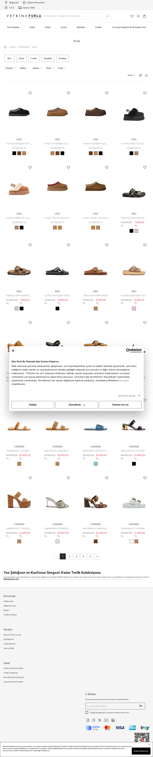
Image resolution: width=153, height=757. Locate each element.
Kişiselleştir (75, 404)
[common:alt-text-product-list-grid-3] (146, 75)
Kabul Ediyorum (141, 751)
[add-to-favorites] (30, 93)
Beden (36, 68)
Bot (9, 58)
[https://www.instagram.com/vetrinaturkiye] (93, 720)
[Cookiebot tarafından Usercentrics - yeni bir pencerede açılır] (128, 350)
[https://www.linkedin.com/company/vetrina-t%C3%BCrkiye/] (113, 720)
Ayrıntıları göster (127, 395)
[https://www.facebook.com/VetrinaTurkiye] (87, 720)
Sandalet (48, 58)
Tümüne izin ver (120, 404)
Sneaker (62, 58)
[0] (144, 16)
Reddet (33, 404)
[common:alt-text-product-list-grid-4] (140, 75)
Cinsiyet (9, 68)
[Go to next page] (97, 556)
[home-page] (5, 47)
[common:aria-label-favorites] (131, 16)
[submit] (140, 705)
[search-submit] (107, 16)
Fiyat (60, 68)
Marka (23, 68)
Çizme (21, 58)
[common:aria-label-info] (138, 16)
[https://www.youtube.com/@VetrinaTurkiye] (106, 720)
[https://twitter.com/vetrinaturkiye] (99, 720)
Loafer (34, 58)
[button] (127, 75)
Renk (48, 68)
